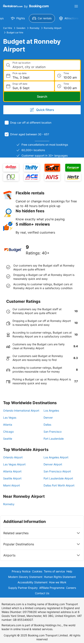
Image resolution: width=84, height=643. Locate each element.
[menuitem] (18, 18)
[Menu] (76, 6)
